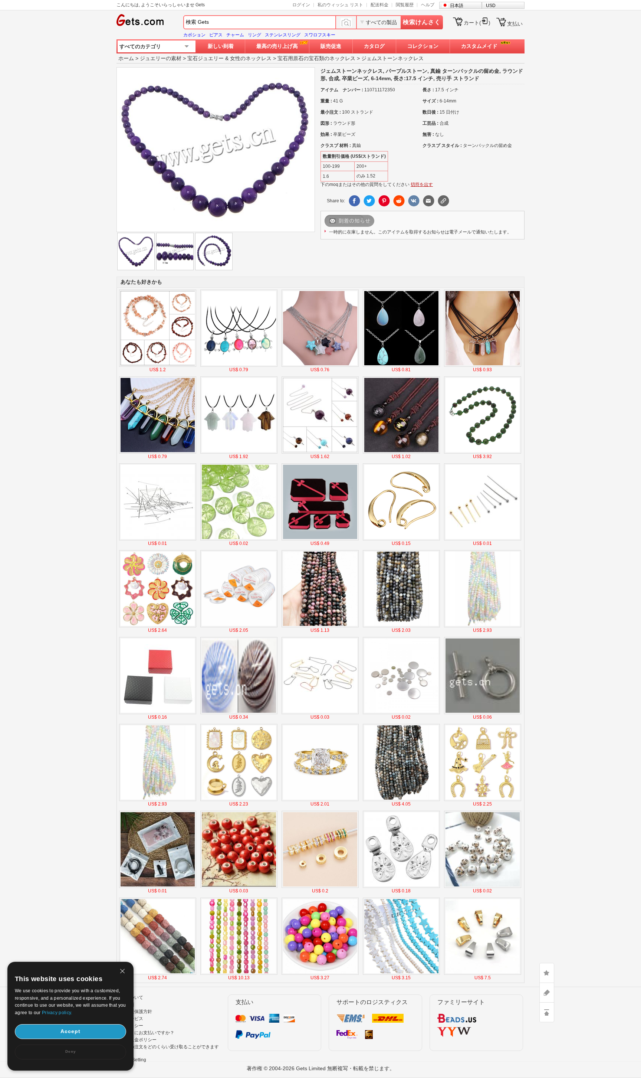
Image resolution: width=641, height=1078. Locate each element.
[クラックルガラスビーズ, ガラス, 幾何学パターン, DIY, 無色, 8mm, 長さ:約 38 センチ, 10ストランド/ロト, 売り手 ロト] (238, 973)
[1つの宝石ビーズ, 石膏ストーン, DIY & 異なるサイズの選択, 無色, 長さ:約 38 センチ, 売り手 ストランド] (482, 625)
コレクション (422, 46)
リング (254, 34)
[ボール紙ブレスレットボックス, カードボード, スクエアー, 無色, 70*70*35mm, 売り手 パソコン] (157, 712)
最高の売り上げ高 (277, 46)
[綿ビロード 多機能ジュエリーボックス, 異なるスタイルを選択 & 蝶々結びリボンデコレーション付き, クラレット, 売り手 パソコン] (320, 539)
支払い (515, 24)
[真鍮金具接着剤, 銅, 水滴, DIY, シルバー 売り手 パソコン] (401, 886)
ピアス (216, 34)
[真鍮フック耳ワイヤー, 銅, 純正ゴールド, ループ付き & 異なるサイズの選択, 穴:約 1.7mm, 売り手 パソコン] (401, 539)
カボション (194, 34)
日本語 (456, 5)
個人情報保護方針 (134, 1011)
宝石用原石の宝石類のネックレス (316, 58)
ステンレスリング (282, 34)
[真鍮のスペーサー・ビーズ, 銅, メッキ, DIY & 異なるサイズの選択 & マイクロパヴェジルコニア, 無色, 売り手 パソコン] (320, 886)
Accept (70, 1031)
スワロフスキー (319, 34)
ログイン (301, 4)
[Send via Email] (428, 200)
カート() (477, 23)
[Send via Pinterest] (383, 200)
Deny (70, 1051)
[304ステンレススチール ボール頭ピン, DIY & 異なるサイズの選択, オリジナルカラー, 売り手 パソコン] (157, 539)
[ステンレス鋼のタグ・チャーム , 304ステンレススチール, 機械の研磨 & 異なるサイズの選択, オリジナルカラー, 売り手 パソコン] (401, 712)
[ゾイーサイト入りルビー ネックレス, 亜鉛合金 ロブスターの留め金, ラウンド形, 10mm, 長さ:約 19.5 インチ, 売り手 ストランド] (482, 452)
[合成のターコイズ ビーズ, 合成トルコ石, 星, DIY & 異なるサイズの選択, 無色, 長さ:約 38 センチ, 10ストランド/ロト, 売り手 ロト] (401, 973)
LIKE (547, 973)
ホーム (126, 58)
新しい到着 (221, 46)
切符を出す (422, 184)
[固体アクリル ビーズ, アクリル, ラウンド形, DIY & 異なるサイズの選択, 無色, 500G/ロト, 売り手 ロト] (320, 973)
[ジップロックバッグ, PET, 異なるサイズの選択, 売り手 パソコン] (157, 886)
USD (491, 5)
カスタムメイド (479, 46)
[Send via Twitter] (369, 200)
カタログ (374, 46)
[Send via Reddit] (398, 200)
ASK (547, 992)
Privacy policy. (57, 1012)
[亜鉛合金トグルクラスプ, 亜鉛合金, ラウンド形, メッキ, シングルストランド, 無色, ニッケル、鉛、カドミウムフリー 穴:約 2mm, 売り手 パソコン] (482, 712)
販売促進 (330, 46)
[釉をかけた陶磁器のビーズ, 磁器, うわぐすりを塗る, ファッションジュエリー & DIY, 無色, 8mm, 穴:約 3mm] (238, 886)
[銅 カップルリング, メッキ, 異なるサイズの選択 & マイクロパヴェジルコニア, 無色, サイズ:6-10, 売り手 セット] (320, 799)
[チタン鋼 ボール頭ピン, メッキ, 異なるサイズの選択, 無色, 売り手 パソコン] (482, 539)
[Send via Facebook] (354, 200)
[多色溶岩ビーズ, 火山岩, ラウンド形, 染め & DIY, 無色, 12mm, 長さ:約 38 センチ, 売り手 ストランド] (157, 973)
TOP (547, 1012)
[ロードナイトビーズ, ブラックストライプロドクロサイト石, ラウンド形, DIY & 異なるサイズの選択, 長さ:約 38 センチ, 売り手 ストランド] (320, 625)
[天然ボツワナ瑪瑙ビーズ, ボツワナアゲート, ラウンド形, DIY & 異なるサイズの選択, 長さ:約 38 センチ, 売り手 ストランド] (401, 625)
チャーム (235, 34)
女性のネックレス (251, 58)
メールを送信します (359, 221)
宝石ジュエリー (205, 58)
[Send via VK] (413, 200)
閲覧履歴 (405, 4)
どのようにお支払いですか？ (145, 1032)
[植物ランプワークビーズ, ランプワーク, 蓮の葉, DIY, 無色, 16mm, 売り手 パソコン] (238, 539)
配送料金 (379, 4)
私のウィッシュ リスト (340, 4)
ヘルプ (427, 4)
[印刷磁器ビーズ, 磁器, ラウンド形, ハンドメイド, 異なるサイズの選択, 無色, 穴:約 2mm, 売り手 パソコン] (482, 886)
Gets (140, 20)
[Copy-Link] (443, 200)
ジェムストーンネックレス (392, 58)
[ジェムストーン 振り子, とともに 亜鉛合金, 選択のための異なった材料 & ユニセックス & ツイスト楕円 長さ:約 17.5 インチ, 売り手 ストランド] (320, 452)
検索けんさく (422, 22)
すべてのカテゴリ (140, 46)
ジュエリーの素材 (160, 58)
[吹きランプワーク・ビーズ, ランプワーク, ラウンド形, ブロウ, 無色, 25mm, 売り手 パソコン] (238, 712)
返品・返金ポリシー (136, 1039)
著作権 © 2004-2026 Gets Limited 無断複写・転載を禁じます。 (321, 1068)
